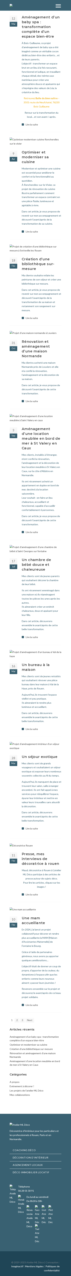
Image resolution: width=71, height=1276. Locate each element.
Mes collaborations (20, 1094)
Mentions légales (34, 1266)
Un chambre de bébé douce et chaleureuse (36, 565)
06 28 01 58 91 (26, 1190)
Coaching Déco (24, 1150)
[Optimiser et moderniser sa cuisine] (35, 141)
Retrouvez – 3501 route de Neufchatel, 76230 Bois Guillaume (41, 102)
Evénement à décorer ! (22, 1086)
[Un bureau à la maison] (35, 654)
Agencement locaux (28, 1164)
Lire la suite (32, 124)
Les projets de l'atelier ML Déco (26, 1090)
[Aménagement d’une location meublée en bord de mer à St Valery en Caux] (35, 418)
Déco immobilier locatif (31, 1172)
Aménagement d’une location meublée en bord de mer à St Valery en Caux (41, 438)
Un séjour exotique (39, 757)
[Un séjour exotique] (35, 746)
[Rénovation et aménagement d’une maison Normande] (35, 333)
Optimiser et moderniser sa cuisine (35, 157)
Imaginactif (17, 1266)
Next (29, 1020)
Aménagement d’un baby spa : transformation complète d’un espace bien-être (41, 26)
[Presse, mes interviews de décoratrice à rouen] (35, 846)
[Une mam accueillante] (35, 909)
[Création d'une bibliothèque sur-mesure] (35, 249)
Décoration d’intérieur (30, 1157)
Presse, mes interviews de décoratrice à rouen (40, 859)
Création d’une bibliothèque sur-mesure (38, 264)
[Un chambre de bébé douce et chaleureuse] (35, 549)
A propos (14, 1081)
